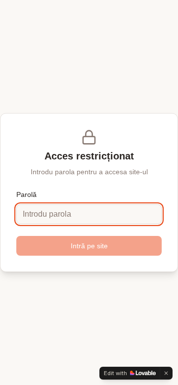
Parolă (26, 194)
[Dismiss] (166, 373)
